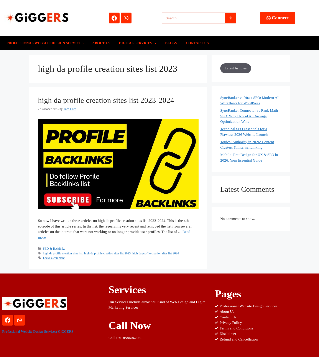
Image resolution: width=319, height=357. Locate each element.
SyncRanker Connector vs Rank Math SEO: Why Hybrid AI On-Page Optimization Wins (249, 116)
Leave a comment (54, 258)
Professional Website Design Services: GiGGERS (38, 331)
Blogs (171, 43)
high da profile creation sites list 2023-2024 (106, 100)
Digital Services (135, 43)
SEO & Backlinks (54, 248)
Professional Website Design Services (45, 43)
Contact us (197, 43)
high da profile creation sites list (62, 253)
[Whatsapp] (126, 18)
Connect (280, 17)
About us (101, 43)
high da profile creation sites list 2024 (155, 253)
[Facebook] (114, 18)
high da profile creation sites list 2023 (107, 253)
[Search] (230, 18)
